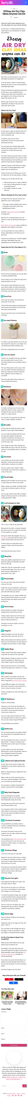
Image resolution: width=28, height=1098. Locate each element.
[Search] (24, 1085)
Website (3, 1039)
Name (3, 1028)
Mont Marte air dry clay (8, 225)
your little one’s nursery (19, 680)
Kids (14, 8)
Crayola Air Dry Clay (13, 212)
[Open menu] (26, 2)
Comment (4, 1011)
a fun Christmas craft (19, 839)
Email (3, 1033)
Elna (17, 17)
